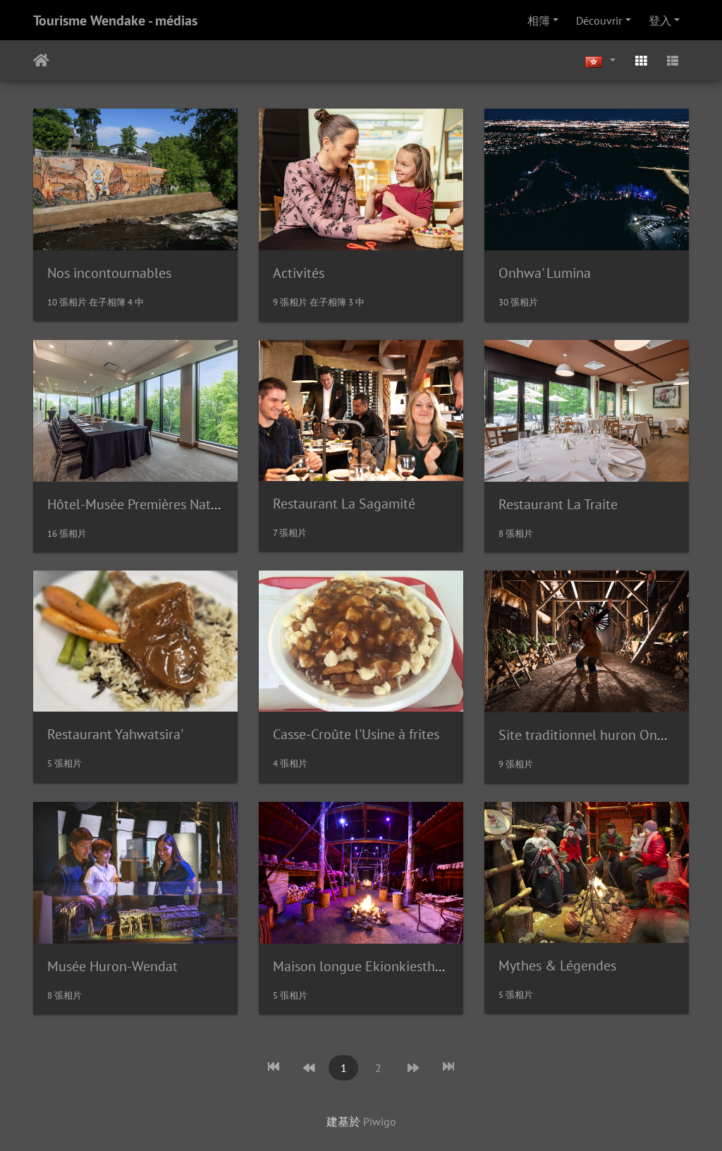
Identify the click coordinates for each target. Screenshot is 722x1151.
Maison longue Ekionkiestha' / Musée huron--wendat (431, 966)
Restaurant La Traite (558, 504)
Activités (298, 273)
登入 (660, 20)
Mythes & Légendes (557, 965)
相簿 (538, 20)
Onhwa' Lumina (544, 273)
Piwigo (379, 1121)
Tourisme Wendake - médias (115, 20)
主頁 (41, 60)
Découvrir (599, 20)
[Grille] (641, 60)
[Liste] (672, 60)
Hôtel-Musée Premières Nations (141, 504)
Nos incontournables (109, 273)
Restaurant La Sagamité (344, 503)
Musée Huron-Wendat (112, 966)
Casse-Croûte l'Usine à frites (356, 734)
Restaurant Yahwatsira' (115, 734)
